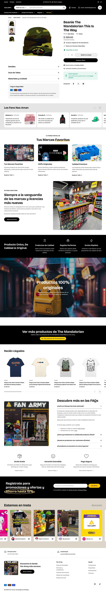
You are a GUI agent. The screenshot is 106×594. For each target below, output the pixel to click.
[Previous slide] (95, 108)
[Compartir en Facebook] (73, 84)
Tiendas (12, 2)
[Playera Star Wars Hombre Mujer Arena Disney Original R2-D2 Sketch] (40, 366)
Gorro (80, 34)
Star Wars (71, 34)
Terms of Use (73, 490)
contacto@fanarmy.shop (67, 554)
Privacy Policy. (82, 490)
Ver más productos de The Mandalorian (53, 338)
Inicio (9, 17)
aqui (76, 430)
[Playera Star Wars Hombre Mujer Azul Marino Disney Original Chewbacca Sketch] (15, 366)
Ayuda (6, 2)
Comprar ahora (80, 60)
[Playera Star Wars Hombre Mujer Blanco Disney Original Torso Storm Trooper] (90, 366)
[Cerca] (95, 73)
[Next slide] (100, 108)
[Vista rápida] (24, 359)
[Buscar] (64, 8)
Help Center (81, 428)
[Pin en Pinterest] (83, 84)
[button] (104, 297)
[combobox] (40, 8)
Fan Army (12, 589)
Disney (6, 380)
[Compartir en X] (78, 84)
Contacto (18, 2)
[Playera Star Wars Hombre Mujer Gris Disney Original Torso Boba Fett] (65, 366)
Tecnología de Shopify (22, 589)
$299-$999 (16, 17)
